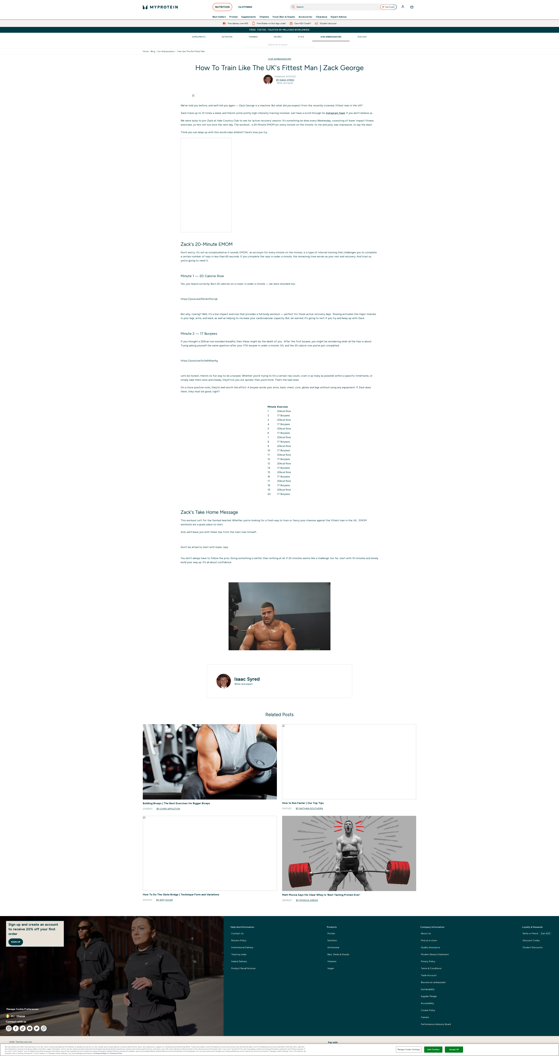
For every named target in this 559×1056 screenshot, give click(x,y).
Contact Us (237, 933)
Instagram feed (335, 113)
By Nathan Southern (309, 808)
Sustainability (428, 989)
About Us (426, 933)
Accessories (305, 17)
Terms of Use (116, 1053)
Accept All (454, 1049)
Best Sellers (219, 17)
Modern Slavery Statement (435, 954)
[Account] (403, 7)
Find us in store (429, 940)
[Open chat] (44, 1028)
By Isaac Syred (285, 80)
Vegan (330, 968)
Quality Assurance (430, 947)
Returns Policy (238, 940)
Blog (153, 51)
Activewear (333, 947)
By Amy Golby (164, 900)
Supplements (248, 17)
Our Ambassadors (330, 37)
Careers (425, 1017)
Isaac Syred (247, 679)
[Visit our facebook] (16, 1028)
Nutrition (227, 37)
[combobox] (344, 6)
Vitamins (264, 17)
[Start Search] (293, 6)
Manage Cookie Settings (409, 1049)
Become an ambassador (433, 982)
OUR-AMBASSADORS (279, 59)
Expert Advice (339, 17)
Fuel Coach (390, 7)
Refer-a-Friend (536, 933)
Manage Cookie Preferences (22, 1009)
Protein (233, 17)
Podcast (362, 37)
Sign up (15, 942)
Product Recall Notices (243, 968)
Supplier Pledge (429, 996)
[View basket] (411, 7)
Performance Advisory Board (436, 1024)
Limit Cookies (433, 1049)
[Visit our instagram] (9, 1028)
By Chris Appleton (168, 809)
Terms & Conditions (431, 968)
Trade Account (429, 975)
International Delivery (242, 947)
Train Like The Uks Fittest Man (191, 51)
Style (301, 37)
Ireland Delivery (239, 961)
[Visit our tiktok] (23, 1028)
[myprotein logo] (160, 7)
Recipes (278, 37)
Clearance (321, 17)
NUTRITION (222, 7)
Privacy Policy (428, 961)
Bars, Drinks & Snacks (338, 954)
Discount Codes (531, 940)
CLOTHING (245, 7)
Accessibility (427, 1003)
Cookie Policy (428, 1010)
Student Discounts (533, 947)
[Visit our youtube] (30, 1028)
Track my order (238, 954)
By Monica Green (307, 900)
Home (145, 51)
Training (253, 37)
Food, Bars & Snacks (284, 17)
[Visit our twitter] (37, 1028)
